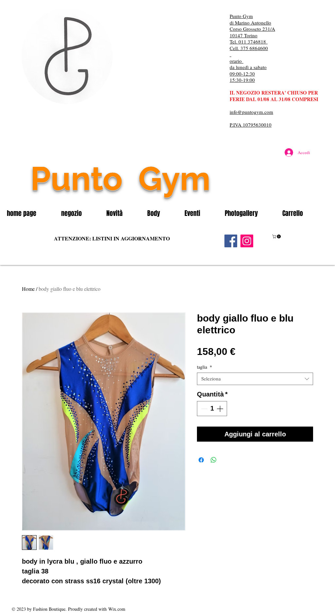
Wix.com (116, 609)
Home (28, 288)
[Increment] (220, 408)
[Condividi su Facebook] (201, 460)
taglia (204, 367)
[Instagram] (246, 241)
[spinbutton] (212, 408)
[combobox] (255, 379)
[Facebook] (230, 241)
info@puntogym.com (251, 112)
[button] (78, 213)
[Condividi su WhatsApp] (214, 460)
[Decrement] (203, 408)
